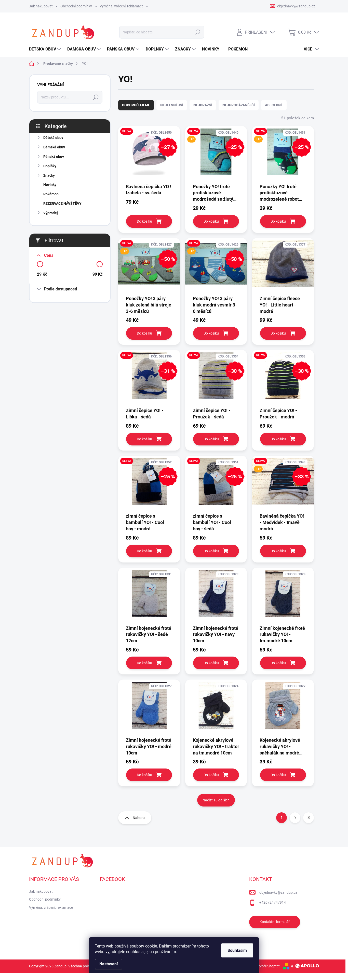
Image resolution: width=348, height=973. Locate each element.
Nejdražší (202, 105)
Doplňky (49, 166)
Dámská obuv (54, 147)
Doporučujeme (136, 105)
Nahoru (139, 818)
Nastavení (108, 964)
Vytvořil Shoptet (267, 966)
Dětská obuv (53, 138)
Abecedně (274, 105)
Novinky (49, 185)
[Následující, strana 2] (295, 817)
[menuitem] (45, 49)
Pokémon (51, 194)
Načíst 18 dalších (216, 800)
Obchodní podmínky (76, 6)
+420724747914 (272, 902)
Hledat (197, 32)
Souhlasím (237, 950)
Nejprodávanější (238, 105)
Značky (49, 175)
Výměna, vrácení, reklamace (121, 6)
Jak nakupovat (41, 6)
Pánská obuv (53, 157)
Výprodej (50, 213)
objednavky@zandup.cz (278, 892)
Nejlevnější (171, 105)
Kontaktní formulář (275, 922)
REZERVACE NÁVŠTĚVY (62, 203)
